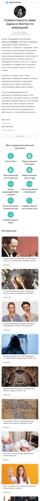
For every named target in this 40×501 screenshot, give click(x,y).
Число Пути (10, 161)
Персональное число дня (29, 162)
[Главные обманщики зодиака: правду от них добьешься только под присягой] (20, 317)
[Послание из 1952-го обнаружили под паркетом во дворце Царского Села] (20, 414)
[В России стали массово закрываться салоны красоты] (20, 446)
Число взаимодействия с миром (10, 192)
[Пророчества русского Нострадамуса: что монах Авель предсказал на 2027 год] (20, 349)
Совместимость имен (11, 221)
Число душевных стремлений (29, 190)
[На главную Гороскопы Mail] (14, 2)
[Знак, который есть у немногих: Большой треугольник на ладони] (20, 479)
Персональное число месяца (10, 176)
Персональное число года (29, 176)
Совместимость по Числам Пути (29, 207)
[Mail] (7, 2)
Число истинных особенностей (11, 207)
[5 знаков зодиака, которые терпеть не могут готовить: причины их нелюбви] (20, 284)
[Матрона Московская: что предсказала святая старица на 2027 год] (20, 381)
